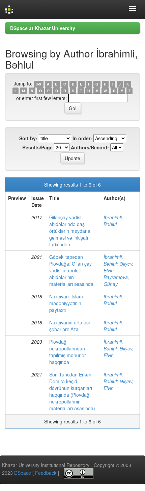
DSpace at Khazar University (42, 28)
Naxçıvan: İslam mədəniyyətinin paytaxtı (66, 303)
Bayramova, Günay (116, 280)
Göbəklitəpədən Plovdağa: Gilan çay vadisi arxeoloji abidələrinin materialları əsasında (71, 270)
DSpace (22, 472)
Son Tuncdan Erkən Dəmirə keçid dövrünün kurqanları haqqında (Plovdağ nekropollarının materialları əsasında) (72, 391)
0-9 (38, 84)
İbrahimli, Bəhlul (113, 220)
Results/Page (37, 147)
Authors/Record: (90, 147)
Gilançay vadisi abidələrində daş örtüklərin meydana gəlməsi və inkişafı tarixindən (69, 231)
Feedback (45, 472)
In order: (82, 138)
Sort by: (28, 138)
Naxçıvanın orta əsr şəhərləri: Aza (69, 326)
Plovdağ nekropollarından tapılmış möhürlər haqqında (67, 351)
